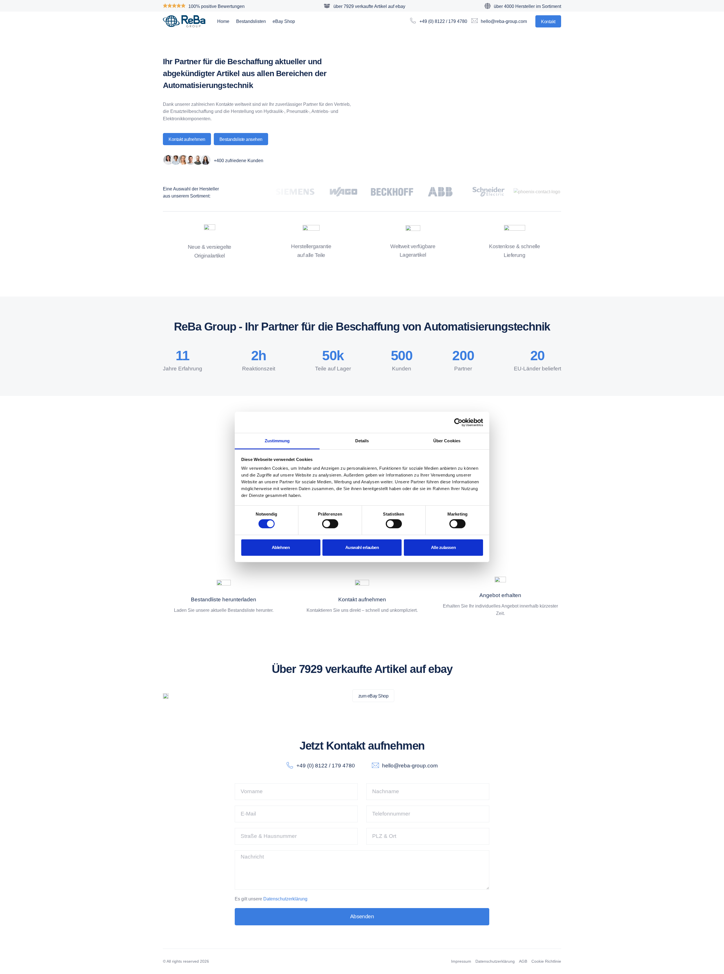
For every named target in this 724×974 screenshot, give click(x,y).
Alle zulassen (443, 547)
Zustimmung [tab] (277, 440)
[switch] (330, 523)
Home (223, 21)
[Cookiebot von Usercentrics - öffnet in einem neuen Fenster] (458, 422)
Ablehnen (281, 547)
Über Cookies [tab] (446, 440)
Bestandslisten (251, 21)
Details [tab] (362, 440)
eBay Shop (284, 21)
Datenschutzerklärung (285, 898)
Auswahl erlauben (362, 547)
